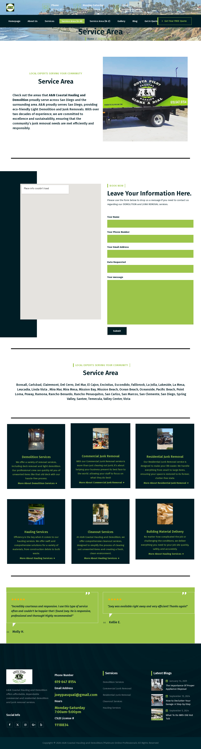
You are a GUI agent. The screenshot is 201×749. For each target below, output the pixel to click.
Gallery (121, 21)
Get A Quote (151, 21)
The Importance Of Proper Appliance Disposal (180, 687)
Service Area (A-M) (72, 21)
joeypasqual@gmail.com (76, 695)
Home (90, 38)
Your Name (113, 217)
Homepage (14, 21)
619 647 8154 (57, 9)
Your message (115, 277)
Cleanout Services (112, 701)
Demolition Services (113, 682)
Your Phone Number (118, 232)
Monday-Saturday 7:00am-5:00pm (70, 710)
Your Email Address (118, 247)
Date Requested (116, 262)
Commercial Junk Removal (117, 688)
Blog (135, 21)
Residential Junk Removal (117, 695)
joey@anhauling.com (132, 9)
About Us (33, 21)
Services (49, 21)
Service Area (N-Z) (100, 21)
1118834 (61, 725)
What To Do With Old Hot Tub (179, 717)
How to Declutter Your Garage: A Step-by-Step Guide (178, 702)
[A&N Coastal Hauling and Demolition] (10, 7)
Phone (55, 5)
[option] (53, 606)
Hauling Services (112, 707)
